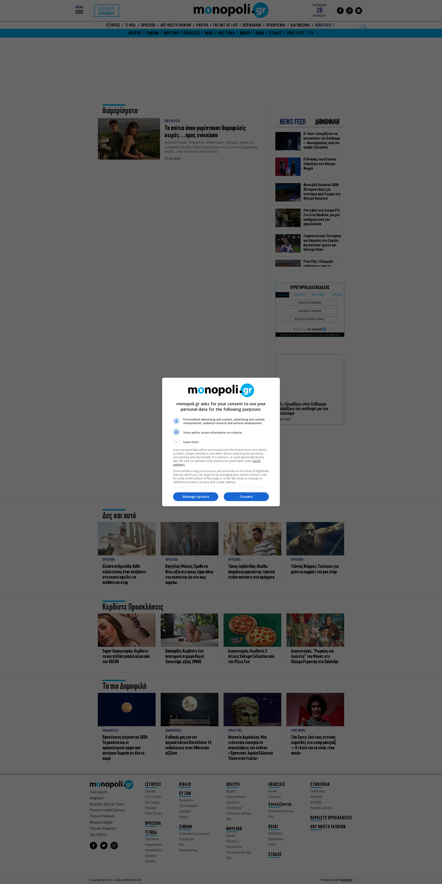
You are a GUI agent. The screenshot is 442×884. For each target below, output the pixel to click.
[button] (221, 442)
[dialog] (221, 442)
